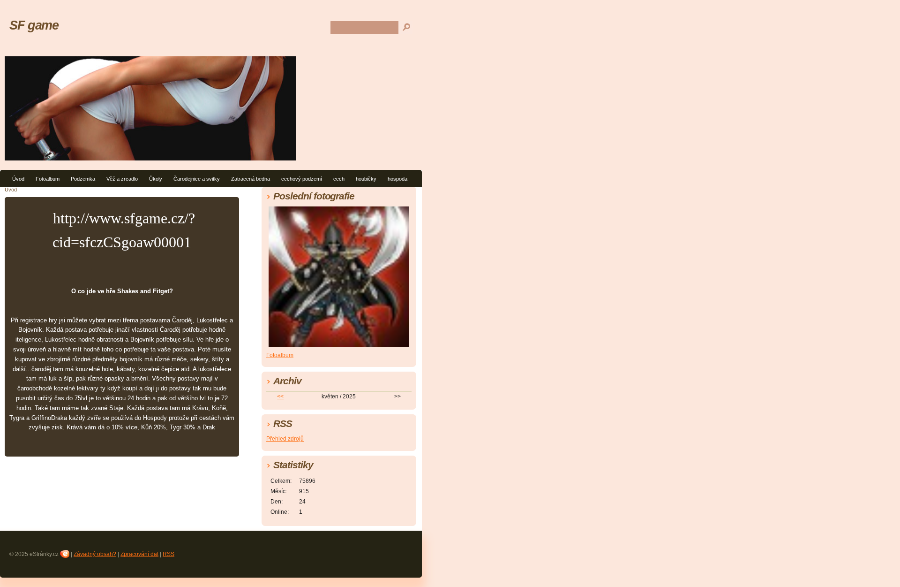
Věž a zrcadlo (122, 179)
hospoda (397, 179)
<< (280, 396)
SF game (33, 25)
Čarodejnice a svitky (196, 179)
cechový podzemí (301, 179)
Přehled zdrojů (285, 438)
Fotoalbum (48, 179)
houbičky (366, 179)
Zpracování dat (139, 554)
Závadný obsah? (95, 554)
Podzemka (83, 179)
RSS (168, 554)
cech (339, 179)
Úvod (18, 179)
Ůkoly (155, 179)
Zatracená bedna (250, 179)
